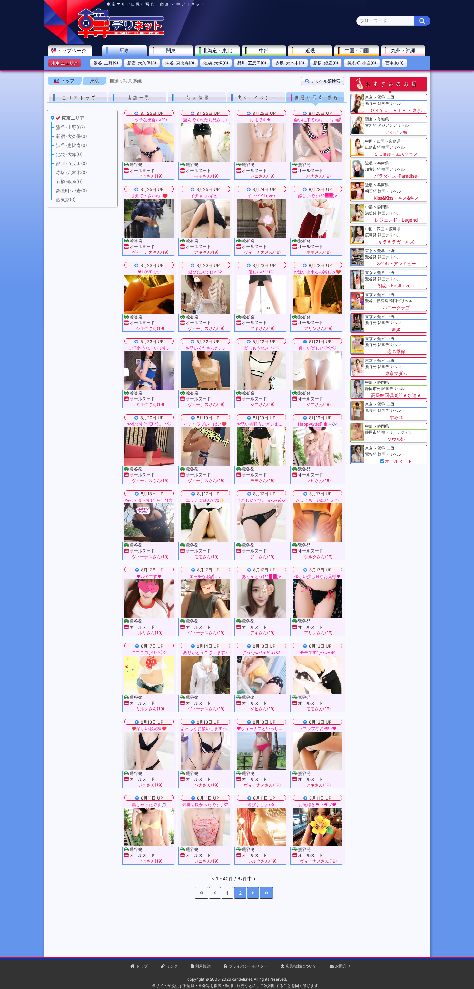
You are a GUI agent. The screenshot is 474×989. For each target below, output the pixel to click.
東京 (124, 50)
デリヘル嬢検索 (325, 81)
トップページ (71, 50)
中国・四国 (357, 50)
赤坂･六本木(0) (289, 62)
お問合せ (343, 966)
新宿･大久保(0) (141, 62)
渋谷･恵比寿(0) (179, 62)
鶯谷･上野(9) (106, 62)
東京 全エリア (64, 62)
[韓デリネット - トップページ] (121, 37)
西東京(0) (394, 62)
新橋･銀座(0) (325, 62)
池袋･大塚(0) (215, 62)
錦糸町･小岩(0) (361, 62)
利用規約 (203, 966)
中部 (264, 50)
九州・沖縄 (403, 50)
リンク (172, 966)
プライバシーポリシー (248, 966)
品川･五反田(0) (251, 62)
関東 (171, 50)
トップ (67, 80)
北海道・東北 (217, 50)
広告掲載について (301, 966)
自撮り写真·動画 (126, 80)
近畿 (310, 50)
